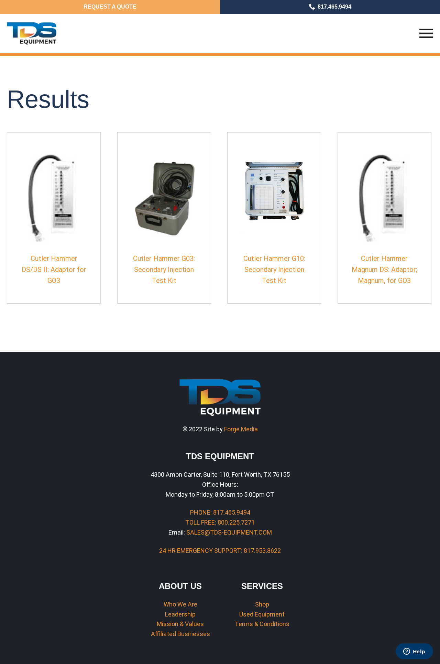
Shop (262, 604)
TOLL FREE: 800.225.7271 (220, 522)
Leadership (180, 614)
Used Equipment (262, 614)
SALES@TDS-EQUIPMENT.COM (229, 532)
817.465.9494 (334, 7)
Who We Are (180, 604)
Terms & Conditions (262, 624)
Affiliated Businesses (180, 633)
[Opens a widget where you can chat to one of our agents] (414, 652)
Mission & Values (180, 624)
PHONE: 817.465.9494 (220, 512)
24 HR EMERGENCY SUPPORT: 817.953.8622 (220, 550)
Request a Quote (110, 7)
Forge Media (241, 429)
